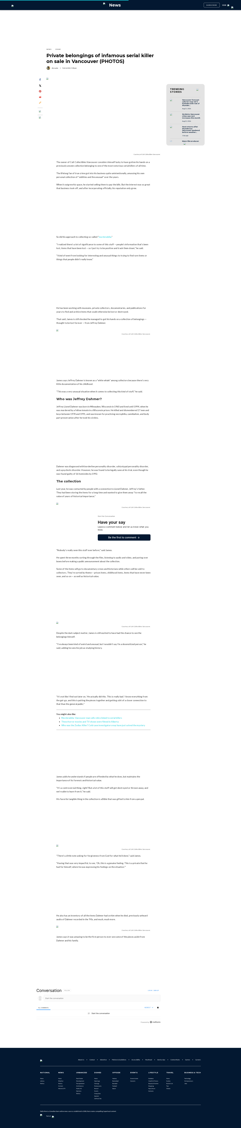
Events (96, 1091)
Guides (168, 1081)
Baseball (114, 1083)
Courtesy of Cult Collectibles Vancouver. (147, 154)
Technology (187, 1078)
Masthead (148, 1060)
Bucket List (169, 1083)
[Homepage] (45, 1060)
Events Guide (134, 1078)
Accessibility (136, 1060)
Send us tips (161, 1060)
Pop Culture (151, 1088)
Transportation (80, 1083)
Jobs (185, 1083)
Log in (150, 990)
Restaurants (97, 1086)
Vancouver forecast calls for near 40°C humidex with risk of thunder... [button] (190, 102)
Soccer (114, 1088)
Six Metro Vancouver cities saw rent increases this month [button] (191, 116)
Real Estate (79, 1078)
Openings (97, 1081)
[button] (175, 102)
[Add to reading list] (40, 117)
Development (80, 1081)
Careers (198, 1060)
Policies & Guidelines (119, 1060)
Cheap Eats (97, 1093)
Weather (60, 1081)
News (42, 1078)
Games (187, 1060)
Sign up (156, 990)
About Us (81, 1060)
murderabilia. (105, 237)
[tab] (43, 1008)
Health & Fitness (153, 1081)
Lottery (42, 1081)
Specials (96, 1096)
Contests (151, 1091)
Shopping (151, 1086)
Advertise (103, 1060)
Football (114, 1086)
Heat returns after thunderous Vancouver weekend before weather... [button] (191, 129)
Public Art (79, 1088)
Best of (96, 1088)
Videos (168, 1088)
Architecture (79, 1086)
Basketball (115, 1081)
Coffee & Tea (97, 1098)
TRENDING (177, 90)
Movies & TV (61, 1088)
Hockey (114, 1078)
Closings (96, 1083)
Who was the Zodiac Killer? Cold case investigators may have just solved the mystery (103, 725)
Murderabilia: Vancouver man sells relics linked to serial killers (91, 718)
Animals (60, 1086)
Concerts (132, 1081)
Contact (92, 1060)
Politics (42, 1083)
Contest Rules (175, 1060)
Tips (167, 1086)
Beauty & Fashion (153, 1083)
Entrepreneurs (188, 1081)
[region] (98, 1006)
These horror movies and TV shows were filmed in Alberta (90, 721)
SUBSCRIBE (211, 5)
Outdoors (151, 1078)
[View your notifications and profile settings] (157, 1007)
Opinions (78, 1091)
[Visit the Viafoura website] (155, 1022)
